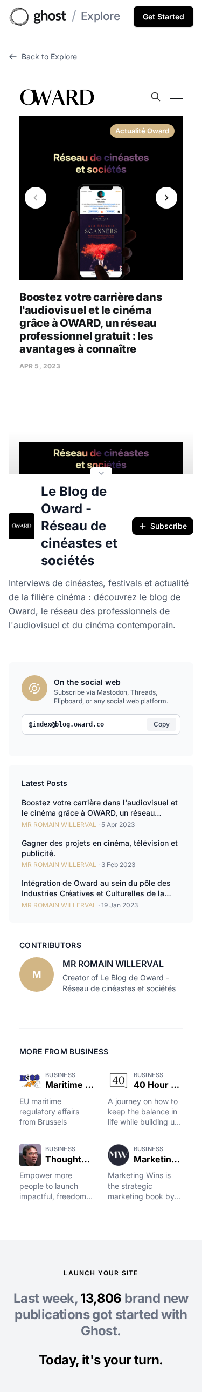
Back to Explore (49, 56)
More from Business (63, 1051)
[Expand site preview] (101, 474)
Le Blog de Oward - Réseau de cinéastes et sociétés (79, 525)
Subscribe (168, 525)
